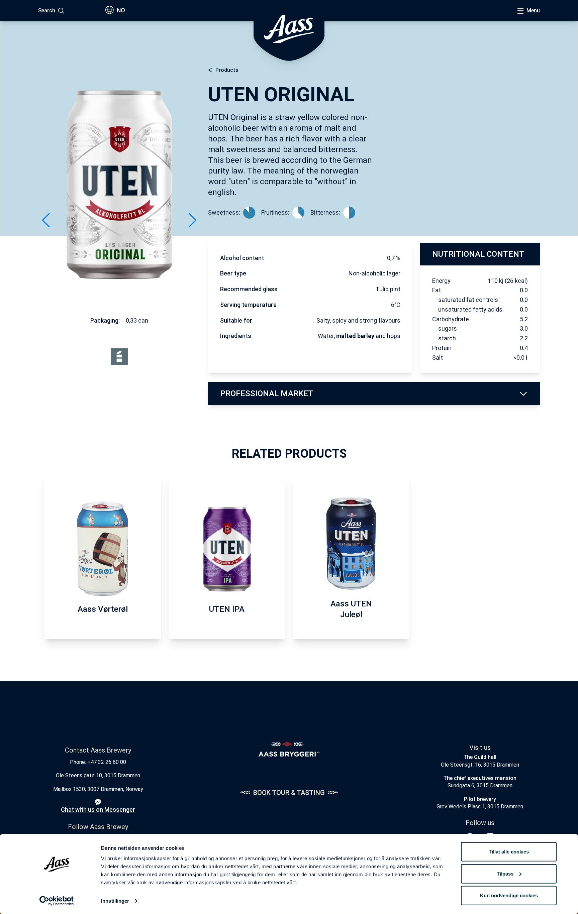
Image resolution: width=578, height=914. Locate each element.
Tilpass (505, 873)
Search (46, 10)
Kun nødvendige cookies (509, 895)
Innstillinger (115, 901)
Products (226, 70)
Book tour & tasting (289, 793)
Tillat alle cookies (509, 851)
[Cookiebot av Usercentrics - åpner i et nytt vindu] (56, 901)
